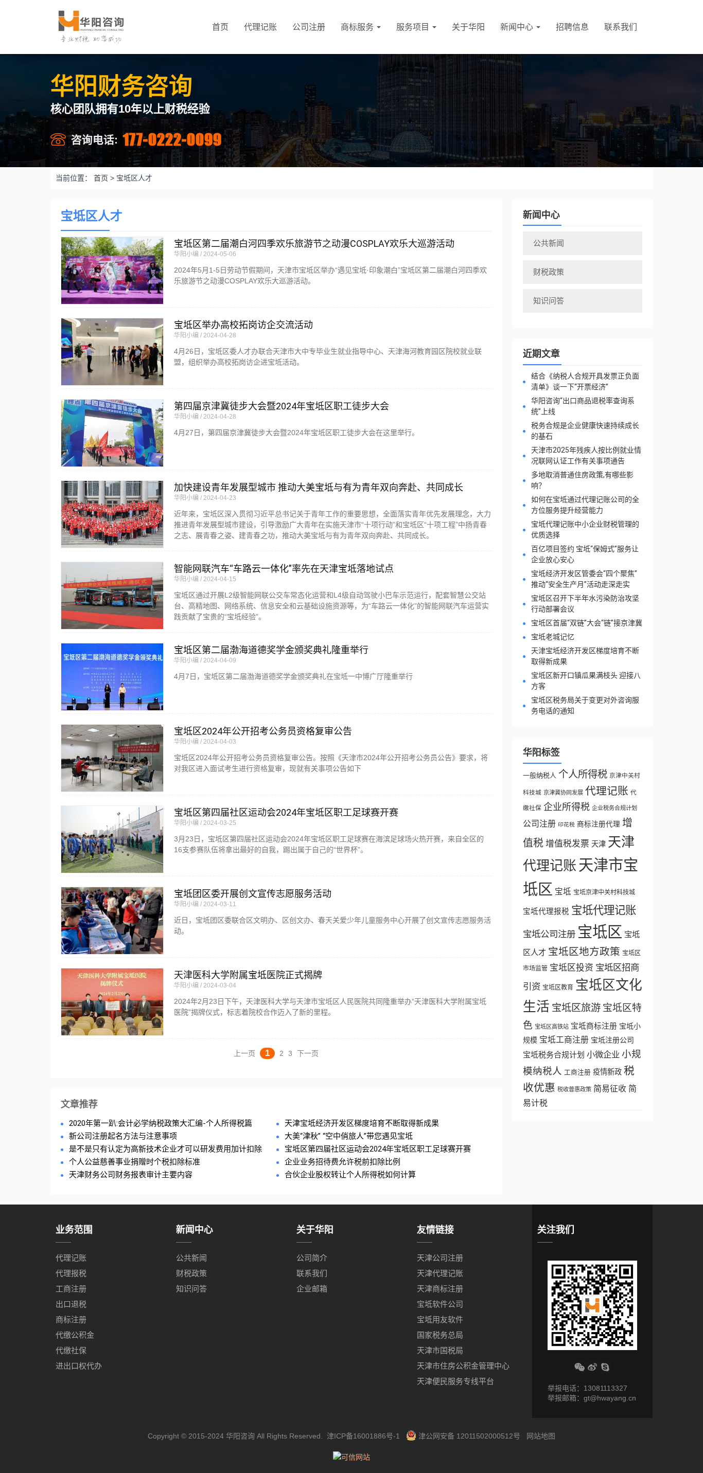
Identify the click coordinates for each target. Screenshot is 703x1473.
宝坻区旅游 (576, 1007)
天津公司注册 (440, 1257)
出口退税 (71, 1304)
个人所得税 (582, 774)
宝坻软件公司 (440, 1304)
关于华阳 (468, 27)
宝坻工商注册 (564, 1039)
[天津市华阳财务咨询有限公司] (91, 27)
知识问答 (548, 300)
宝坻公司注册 (549, 934)
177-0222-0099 (172, 139)
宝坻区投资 (571, 968)
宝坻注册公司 (612, 1040)
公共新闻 (548, 243)
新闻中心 (517, 27)
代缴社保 (71, 1350)
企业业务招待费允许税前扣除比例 (342, 1162)
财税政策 (548, 271)
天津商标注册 (440, 1288)
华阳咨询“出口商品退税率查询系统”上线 (583, 406)
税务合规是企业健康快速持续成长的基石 (585, 430)
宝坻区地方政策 (584, 951)
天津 (598, 844)
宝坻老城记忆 (552, 637)
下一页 (308, 1053)
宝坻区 (599, 931)
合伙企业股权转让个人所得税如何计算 (350, 1175)
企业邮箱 (311, 1288)
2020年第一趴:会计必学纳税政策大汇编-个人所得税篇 (160, 1123)
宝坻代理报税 (546, 911)
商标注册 (71, 1319)
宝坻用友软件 (440, 1319)
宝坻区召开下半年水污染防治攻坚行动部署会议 (585, 603)
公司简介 (311, 1257)
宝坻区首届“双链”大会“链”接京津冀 (586, 623)
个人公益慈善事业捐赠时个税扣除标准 (134, 1162)
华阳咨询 (240, 1436)
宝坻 (563, 891)
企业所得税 (566, 807)
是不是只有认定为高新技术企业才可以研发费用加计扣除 (165, 1149)
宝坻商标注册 (594, 1026)
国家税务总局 (440, 1335)
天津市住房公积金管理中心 (463, 1365)
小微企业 (603, 1054)
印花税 (566, 824)
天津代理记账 (440, 1273)
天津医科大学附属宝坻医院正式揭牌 (248, 974)
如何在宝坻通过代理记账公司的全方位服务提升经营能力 (585, 504)
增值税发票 (567, 844)
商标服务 (358, 27)
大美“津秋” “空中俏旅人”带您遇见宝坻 (349, 1136)
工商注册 (577, 1072)
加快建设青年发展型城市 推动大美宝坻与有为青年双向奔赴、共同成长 (318, 487)
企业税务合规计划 (614, 808)
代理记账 (260, 27)
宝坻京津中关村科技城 (604, 892)
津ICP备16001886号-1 (363, 1436)
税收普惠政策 (574, 1089)
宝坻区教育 (557, 987)
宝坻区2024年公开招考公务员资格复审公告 (263, 731)
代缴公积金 (75, 1335)
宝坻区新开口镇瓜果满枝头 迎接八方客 (586, 680)
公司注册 (308, 27)
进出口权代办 (79, 1365)
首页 (220, 27)
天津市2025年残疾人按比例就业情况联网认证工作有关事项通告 (586, 455)
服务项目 (413, 27)
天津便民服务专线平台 (455, 1381)
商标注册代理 (598, 824)
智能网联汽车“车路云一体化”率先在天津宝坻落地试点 (284, 568)
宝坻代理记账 (603, 910)
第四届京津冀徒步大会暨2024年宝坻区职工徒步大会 (281, 406)
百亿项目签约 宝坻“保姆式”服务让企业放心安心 (585, 554)
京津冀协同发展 (563, 792)
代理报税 (71, 1273)
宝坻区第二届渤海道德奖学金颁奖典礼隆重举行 (271, 649)
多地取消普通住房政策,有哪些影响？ (582, 480)
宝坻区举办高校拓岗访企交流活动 (243, 324)
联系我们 (620, 27)
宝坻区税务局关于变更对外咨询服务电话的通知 (585, 705)
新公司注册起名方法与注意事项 (123, 1136)
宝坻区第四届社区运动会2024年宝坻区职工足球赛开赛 (286, 812)
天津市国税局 (440, 1350)
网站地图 (540, 1436)
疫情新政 (607, 1072)
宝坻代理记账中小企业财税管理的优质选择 (585, 529)
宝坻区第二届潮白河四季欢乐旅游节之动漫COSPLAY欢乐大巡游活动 (314, 243)
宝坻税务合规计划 (554, 1054)
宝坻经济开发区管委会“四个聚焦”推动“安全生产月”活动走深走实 (584, 578)
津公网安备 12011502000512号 (469, 1436)
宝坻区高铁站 (552, 1026)
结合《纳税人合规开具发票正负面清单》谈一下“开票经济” (585, 381)
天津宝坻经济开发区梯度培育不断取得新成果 (362, 1123)
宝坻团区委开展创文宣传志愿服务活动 (252, 893)
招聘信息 (572, 27)
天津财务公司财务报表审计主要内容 (130, 1175)
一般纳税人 (539, 775)
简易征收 (609, 1088)
